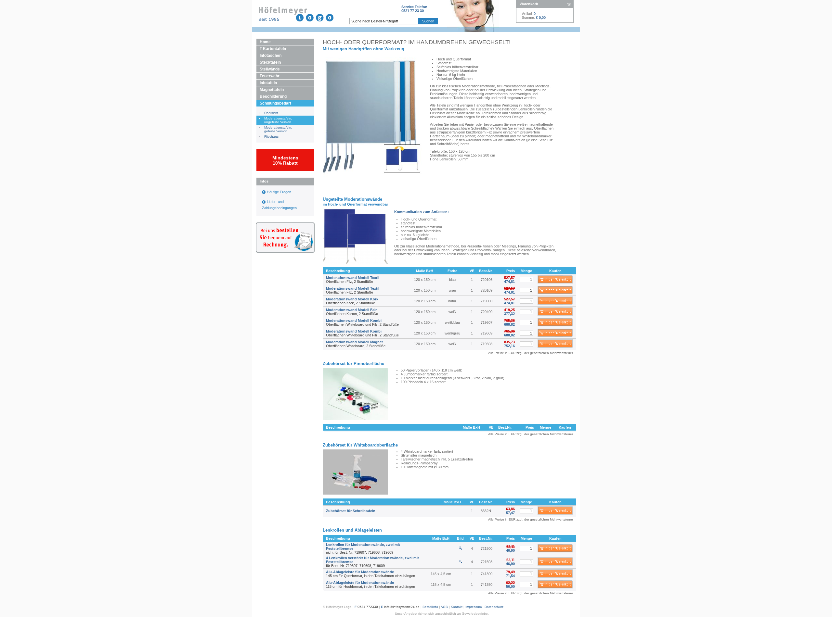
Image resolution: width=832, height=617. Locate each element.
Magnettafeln (272, 89)
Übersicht (271, 113)
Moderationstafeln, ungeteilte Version (278, 120)
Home (265, 42)
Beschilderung (273, 96)
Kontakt (456, 607)
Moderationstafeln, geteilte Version (278, 129)
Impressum (473, 607)
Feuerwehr (270, 76)
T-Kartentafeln (273, 48)
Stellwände (270, 69)
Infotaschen (270, 55)
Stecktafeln (270, 62)
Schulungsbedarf (275, 103)
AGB (444, 607)
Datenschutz (494, 607)
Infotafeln (268, 83)
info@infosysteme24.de (402, 607)
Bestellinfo (430, 607)
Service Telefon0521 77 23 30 (414, 9)
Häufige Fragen (279, 192)
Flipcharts (271, 136)
